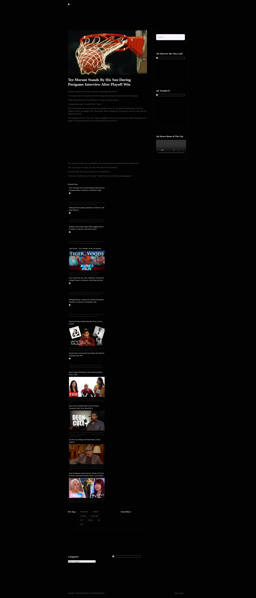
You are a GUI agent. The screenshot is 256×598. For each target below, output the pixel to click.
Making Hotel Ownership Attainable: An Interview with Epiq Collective (86, 209)
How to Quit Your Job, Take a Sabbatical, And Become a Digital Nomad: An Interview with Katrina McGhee (86, 279)
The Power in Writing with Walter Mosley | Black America (84, 441)
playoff (83, 516)
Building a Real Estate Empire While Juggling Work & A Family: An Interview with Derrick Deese (86, 228)
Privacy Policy (144, 5)
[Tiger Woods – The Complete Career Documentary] (87, 261)
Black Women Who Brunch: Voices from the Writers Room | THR (85, 373)
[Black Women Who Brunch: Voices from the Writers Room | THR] (87, 387)
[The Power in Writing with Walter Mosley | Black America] (87, 454)
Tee (98, 520)
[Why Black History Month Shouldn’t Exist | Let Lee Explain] (87, 336)
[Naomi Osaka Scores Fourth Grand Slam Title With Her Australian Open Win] (87, 360)
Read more (100, 204)
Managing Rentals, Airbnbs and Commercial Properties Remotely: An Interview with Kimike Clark (86, 301)
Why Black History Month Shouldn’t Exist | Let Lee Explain (85, 323)
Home (108, 5)
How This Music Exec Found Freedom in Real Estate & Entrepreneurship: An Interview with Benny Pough (86, 189)
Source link (72, 180)
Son (81, 520)
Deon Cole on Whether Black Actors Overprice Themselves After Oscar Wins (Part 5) (84, 407)
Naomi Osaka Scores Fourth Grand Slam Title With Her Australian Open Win (86, 354)
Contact (128, 5)
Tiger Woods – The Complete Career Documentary (85, 248)
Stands (90, 520)
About (118, 5)
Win (81, 524)
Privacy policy (179, 593)
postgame (94, 516)
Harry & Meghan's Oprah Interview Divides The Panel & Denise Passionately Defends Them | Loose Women (86, 474)
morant (96, 512)
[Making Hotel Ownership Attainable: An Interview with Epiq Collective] (87, 215)
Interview (84, 512)
